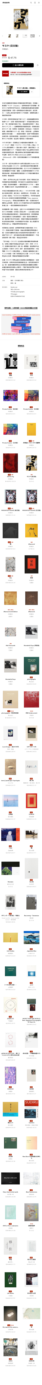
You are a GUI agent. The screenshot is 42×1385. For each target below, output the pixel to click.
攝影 (12, 280)
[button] (39, 36)
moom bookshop (6, 2)
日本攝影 (17, 280)
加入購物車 (19, 65)
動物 (12, 283)
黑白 (22, 280)
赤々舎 (13, 276)
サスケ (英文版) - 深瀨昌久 (26, 88)
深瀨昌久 (5, 49)
